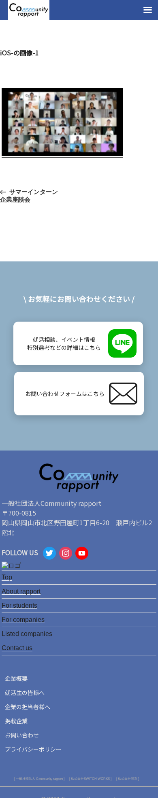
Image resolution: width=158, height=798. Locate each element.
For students (19, 605)
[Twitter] (49, 554)
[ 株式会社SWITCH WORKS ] (90, 779)
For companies (23, 619)
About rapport (21, 591)
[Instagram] (66, 554)
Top (7, 577)
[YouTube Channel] (82, 554)
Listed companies (27, 633)
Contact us (17, 647)
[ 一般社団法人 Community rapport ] (39, 779)
